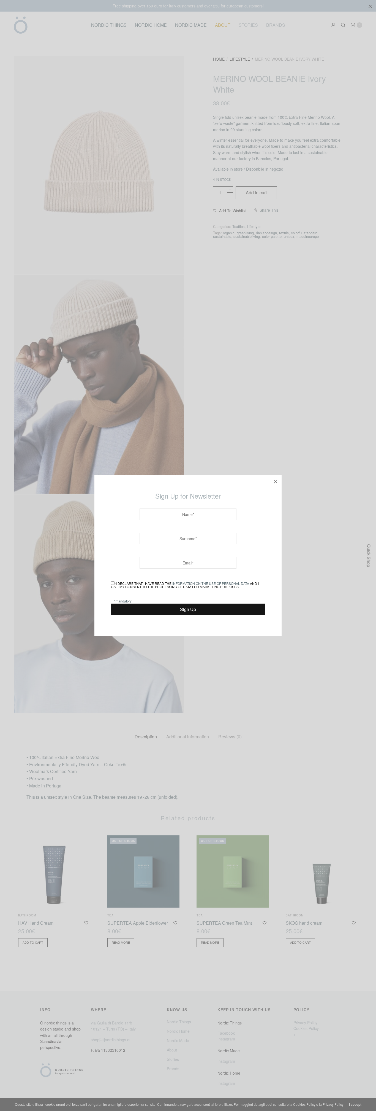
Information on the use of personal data (210, 583)
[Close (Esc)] (275, 481)
